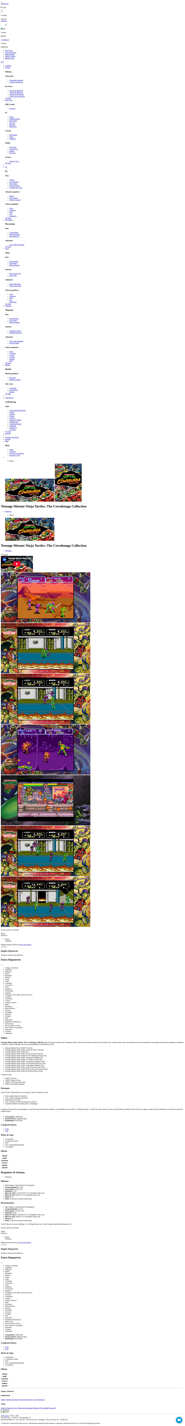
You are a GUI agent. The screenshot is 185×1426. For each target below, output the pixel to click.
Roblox (11, 151)
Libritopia (12, 426)
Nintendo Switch (15, 331)
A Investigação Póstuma (17, 410)
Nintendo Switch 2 (15, 333)
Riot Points (13, 121)
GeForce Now (14, 161)
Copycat (12, 418)
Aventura (12, 210)
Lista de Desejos (10, 52)
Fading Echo (13, 422)
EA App (12, 123)
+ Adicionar (5, 40)
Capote (11, 416)
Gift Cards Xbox (15, 284)
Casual (11, 355)
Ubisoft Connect (15, 200)
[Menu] (2, 2)
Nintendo (12, 139)
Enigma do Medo (15, 420)
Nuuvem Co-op (14, 455)
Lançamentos (13, 182)
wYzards (12, 430)
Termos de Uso (12, 1408)
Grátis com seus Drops (17, 96)
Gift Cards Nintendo (16, 341)
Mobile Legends (14, 380)
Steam (11, 117)
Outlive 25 (13, 428)
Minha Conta (9, 58)
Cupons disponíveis (16, 82)
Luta (6, 1131)
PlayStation (13, 135)
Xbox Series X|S (15, 274)
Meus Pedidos (10, 54)
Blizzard (12, 125)
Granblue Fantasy (15, 424)
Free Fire (12, 153)
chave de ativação (25, 945)
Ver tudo (8, 98)
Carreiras (12, 451)
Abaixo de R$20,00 (16, 91)
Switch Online (14, 343)
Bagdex (12, 414)
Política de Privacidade (40, 1408)
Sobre (11, 450)
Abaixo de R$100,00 (16, 94)
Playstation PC (14, 236)
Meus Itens (9, 51)
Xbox (11, 137)
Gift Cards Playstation (16, 245)
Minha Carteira (10, 56)
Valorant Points (14, 119)
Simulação (12, 216)
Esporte (12, 359)
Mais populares (14, 186)
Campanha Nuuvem (16, 80)
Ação (11, 208)
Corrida (12, 357)
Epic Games (13, 198)
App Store (12, 147)
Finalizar (4, 21)
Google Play (13, 149)
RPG (11, 212)
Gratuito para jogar (15, 188)
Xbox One (13, 275)
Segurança (41, 1400)
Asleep (11, 412)
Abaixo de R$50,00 (16, 92)
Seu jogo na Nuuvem (16, 453)
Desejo (4, 947)
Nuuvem (12, 108)
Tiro (10, 214)
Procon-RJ (52, 1408)
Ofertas (11, 180)
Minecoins (12, 126)
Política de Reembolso (24, 1408)
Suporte (3, 1408)
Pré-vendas (13, 184)
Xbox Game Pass (15, 286)
